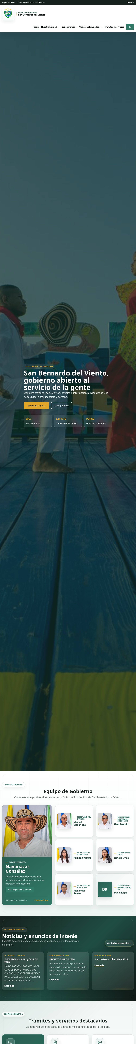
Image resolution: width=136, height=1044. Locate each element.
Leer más (9, 985)
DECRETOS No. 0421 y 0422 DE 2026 (21, 960)
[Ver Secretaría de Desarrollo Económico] (105, 821)
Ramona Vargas (82, 857)
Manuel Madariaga (80, 823)
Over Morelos (121, 824)
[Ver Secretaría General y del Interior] (64, 821)
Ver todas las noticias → (119, 943)
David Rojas (120, 892)
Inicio (36, 27)
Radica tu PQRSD (36, 405)
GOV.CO (130, 2)
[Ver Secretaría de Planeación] (64, 855)
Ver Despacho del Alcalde (19, 889)
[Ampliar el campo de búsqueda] (130, 27)
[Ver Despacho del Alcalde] (27, 831)
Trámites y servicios (114, 27)
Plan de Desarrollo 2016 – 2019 (111, 959)
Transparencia (68, 27)
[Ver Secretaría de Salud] (105, 855)
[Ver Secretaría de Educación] (64, 889)
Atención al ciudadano (90, 27)
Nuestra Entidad (49, 27)
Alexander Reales (79, 892)
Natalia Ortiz (121, 857)
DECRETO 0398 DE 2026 (62, 959)
